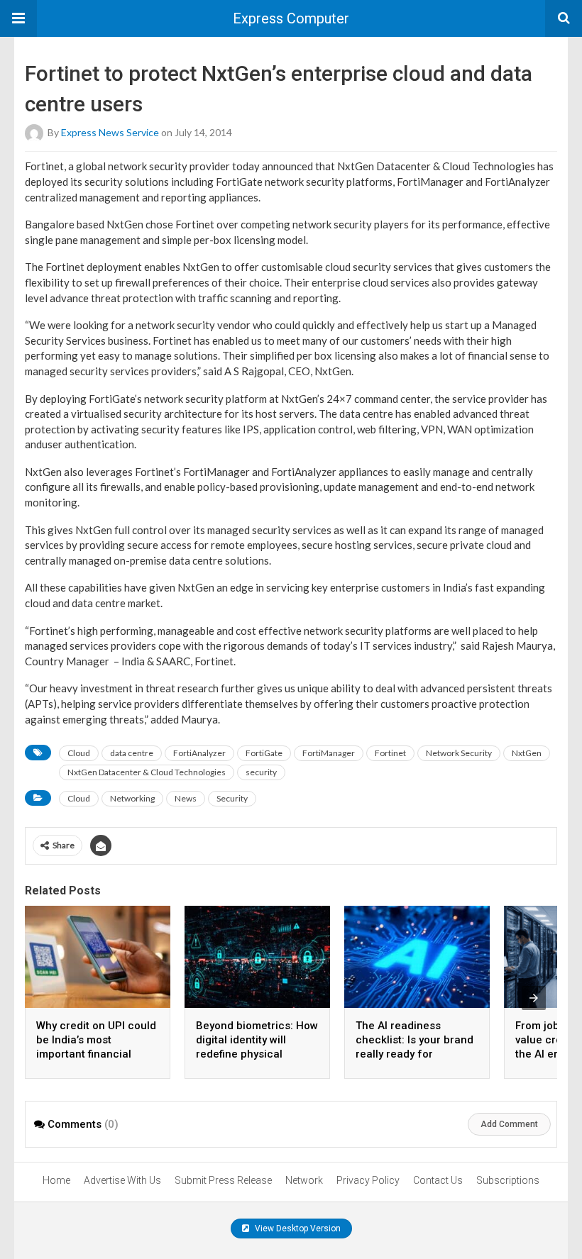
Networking (132, 798)
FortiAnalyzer (199, 753)
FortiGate (264, 753)
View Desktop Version (297, 1228)
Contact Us (438, 1180)
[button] (18, 18)
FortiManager (328, 753)
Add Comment (509, 1124)
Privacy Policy (368, 1180)
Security (232, 798)
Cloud (78, 753)
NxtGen (527, 753)
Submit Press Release (223, 1180)
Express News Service (110, 132)
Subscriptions (507, 1180)
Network (304, 1180)
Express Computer (291, 18)
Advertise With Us (122, 1180)
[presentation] (534, 998)
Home (56, 1180)
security (261, 772)
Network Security (459, 753)
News (186, 798)
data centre (131, 753)
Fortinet (390, 753)
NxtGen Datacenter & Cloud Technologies (146, 772)
